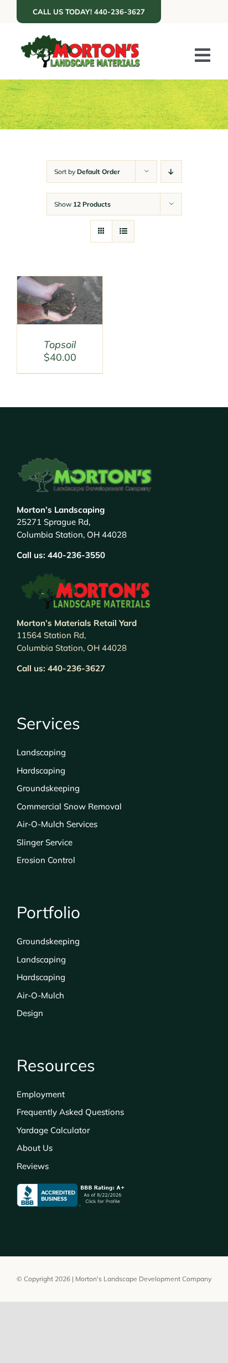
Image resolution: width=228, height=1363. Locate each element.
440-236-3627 (76, 668)
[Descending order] (171, 171)
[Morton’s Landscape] (80, 39)
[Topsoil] (59, 283)
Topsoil (60, 344)
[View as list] (123, 231)
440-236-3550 (76, 555)
